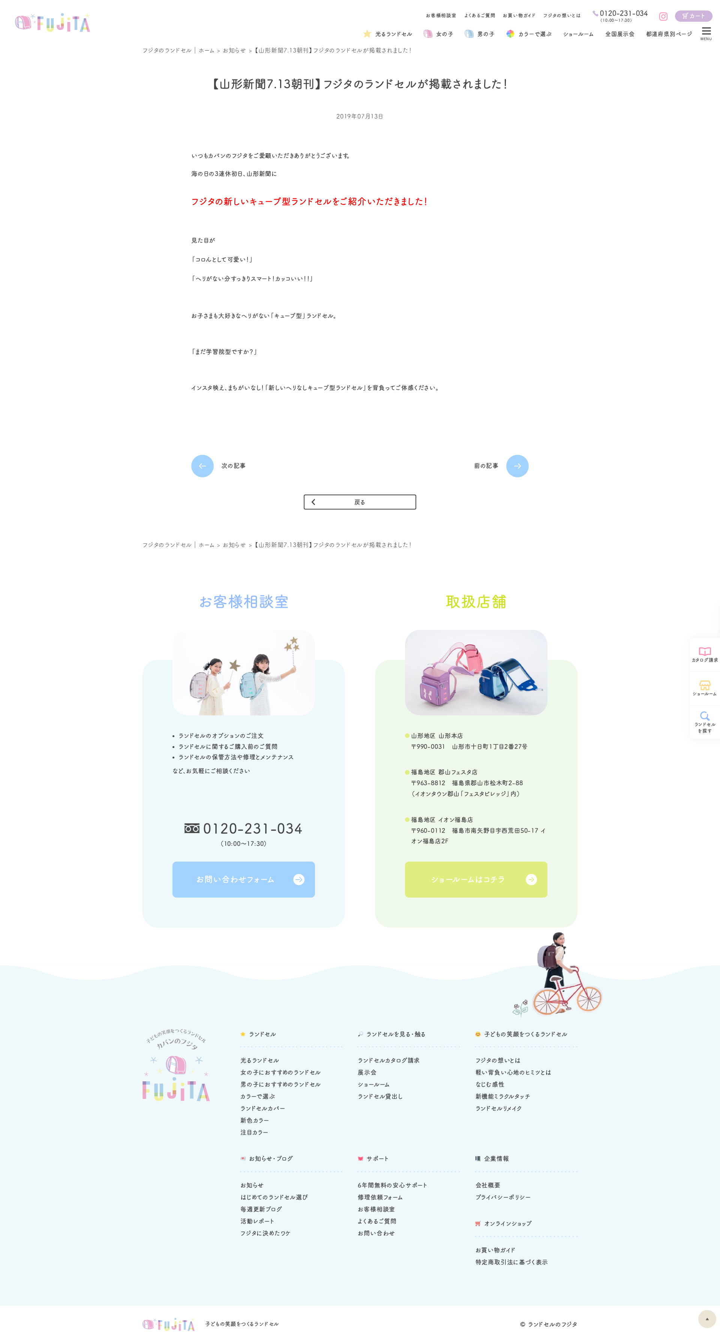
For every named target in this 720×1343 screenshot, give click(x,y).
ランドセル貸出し (380, 1096)
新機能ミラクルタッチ (503, 1096)
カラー (535, 34)
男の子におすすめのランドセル (280, 1084)
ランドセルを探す (705, 727)
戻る (360, 502)
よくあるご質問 (480, 15)
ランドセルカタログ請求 (389, 1060)
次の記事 (233, 466)
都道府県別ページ (669, 34)
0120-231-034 (253, 828)
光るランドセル (393, 34)
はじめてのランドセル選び (274, 1197)
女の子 (444, 34)
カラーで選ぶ (257, 1096)
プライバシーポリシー (503, 1197)
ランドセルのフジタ (553, 1324)
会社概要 (488, 1185)
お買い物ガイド (519, 15)
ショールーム (578, 34)
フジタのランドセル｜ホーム (178, 50)
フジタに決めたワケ (265, 1233)
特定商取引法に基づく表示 (512, 1262)
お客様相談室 (441, 15)
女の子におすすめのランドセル (280, 1072)
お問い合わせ (376, 1233)
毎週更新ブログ (261, 1209)
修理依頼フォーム (380, 1197)
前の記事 (486, 466)
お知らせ (234, 50)
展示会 (367, 1072)
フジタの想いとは (561, 15)
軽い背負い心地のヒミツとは (513, 1072)
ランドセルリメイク (499, 1108)
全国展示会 (620, 34)
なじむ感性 (490, 1084)
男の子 (486, 34)
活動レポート (257, 1221)
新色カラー (254, 1120)
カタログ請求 (705, 660)
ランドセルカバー (262, 1108)
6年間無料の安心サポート (393, 1185)
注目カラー (254, 1132)
